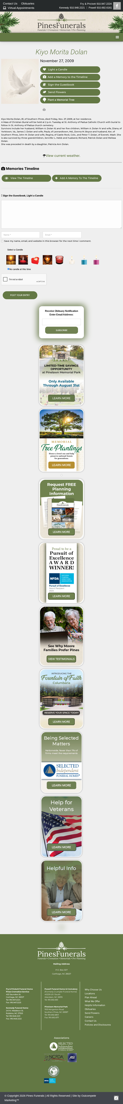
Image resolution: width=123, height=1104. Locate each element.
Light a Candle (57, 69)
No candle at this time (20, 269)
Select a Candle (15, 249)
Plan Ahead (91, 997)
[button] (117, 37)
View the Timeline (21, 178)
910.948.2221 (14, 1016)
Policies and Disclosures (98, 1024)
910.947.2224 (14, 1000)
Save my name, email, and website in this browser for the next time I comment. (47, 241)
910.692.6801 (53, 1015)
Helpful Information (95, 1005)
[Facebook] (117, 6)
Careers (89, 1016)
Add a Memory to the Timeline (67, 76)
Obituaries (90, 1009)
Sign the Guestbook (60, 84)
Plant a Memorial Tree (61, 99)
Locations (90, 993)
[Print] (44, 109)
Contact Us (90, 1020)
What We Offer (92, 1001)
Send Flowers (56, 92)
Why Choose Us (93, 989)
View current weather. (63, 156)
